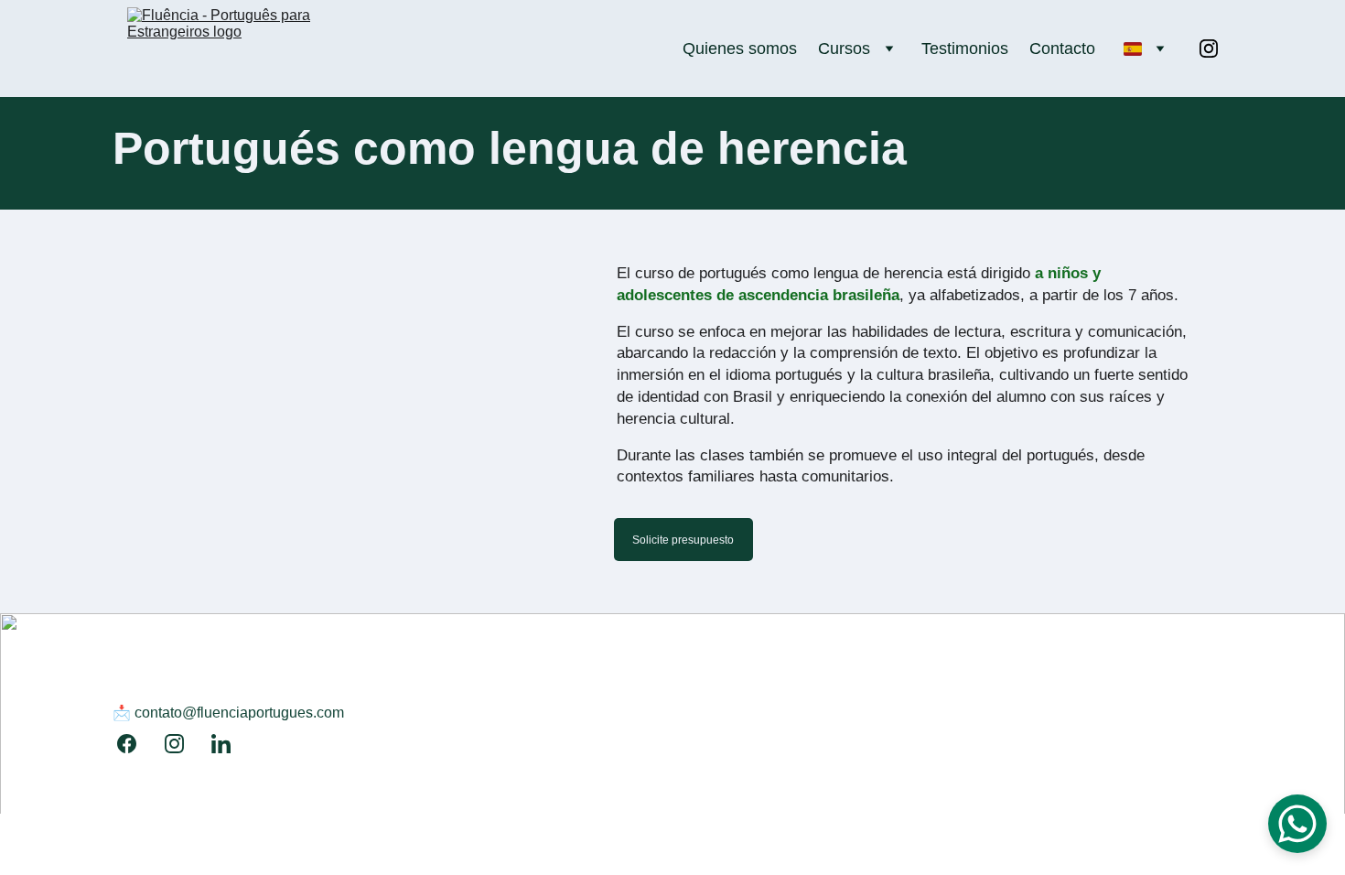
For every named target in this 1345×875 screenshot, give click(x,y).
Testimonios (964, 48)
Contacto (1062, 48)
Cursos (844, 48)
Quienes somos (740, 48)
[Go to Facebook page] (136, 743)
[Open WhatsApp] (1297, 823)
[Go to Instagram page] (1209, 48)
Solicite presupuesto (683, 540)
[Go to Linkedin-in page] (221, 743)
